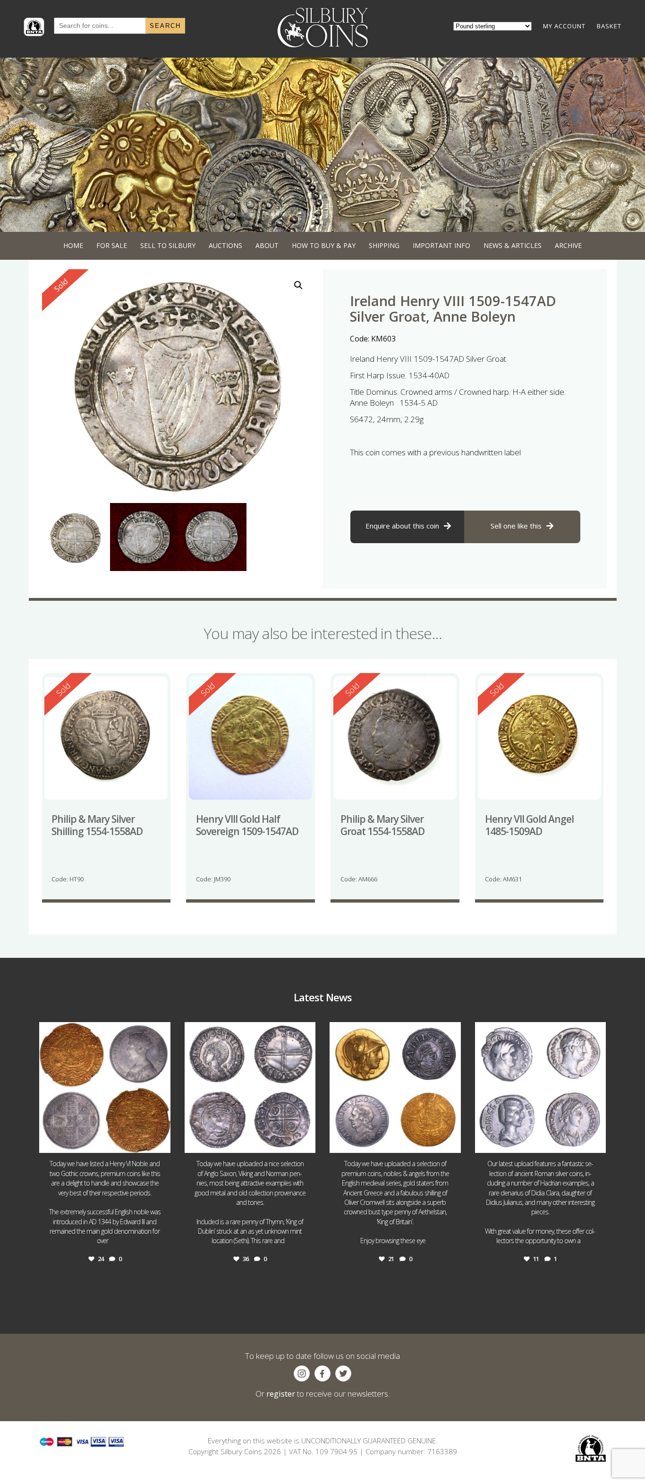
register (280, 1393)
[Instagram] (161, 1141)
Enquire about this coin (402, 525)
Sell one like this (516, 525)
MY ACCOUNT (564, 26)
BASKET (609, 26)
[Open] (104, 1087)
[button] (298, 285)
